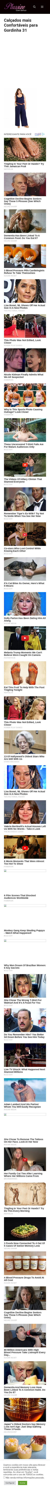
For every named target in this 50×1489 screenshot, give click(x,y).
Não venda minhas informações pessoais (25, 1477)
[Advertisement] (25, 62)
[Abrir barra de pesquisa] (34, 7)
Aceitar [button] (22, 1483)
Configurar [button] (10, 1483)
